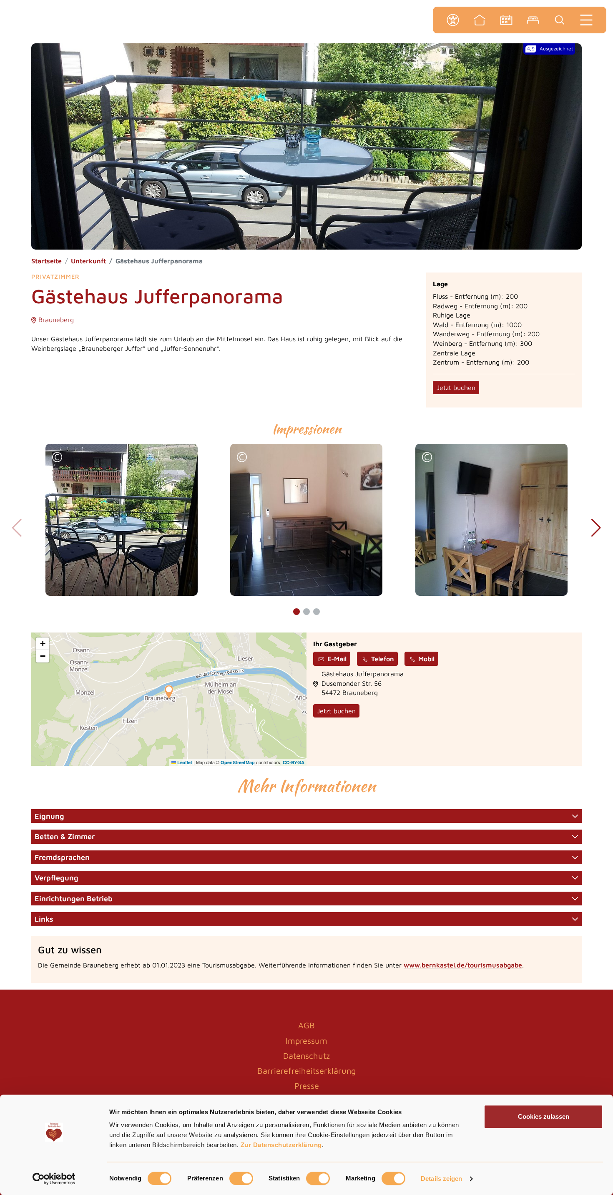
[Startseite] (479, 20)
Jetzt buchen (456, 387)
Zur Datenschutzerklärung (281, 1144)
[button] (57, 458)
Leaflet (184, 762)
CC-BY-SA (293, 762)
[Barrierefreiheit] (453, 20)
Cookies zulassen (543, 1116)
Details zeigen (441, 1178)
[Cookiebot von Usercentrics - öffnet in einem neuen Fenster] (54, 1178)
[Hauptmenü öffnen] (586, 20)
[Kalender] (506, 20)
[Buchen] (533, 20)
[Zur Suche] (559, 20)
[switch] (241, 1178)
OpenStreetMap (238, 762)
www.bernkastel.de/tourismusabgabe (463, 965)
